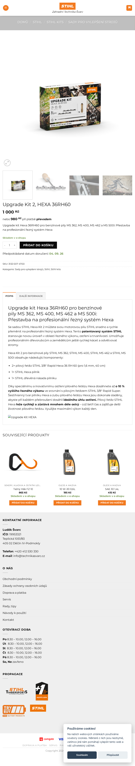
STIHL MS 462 (100, 353)
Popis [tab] (9, 296)
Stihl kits (55, 22)
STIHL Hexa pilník (27, 372)
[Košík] (129, 8)
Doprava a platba (14, 592)
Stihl (37, 22)
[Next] (125, 102)
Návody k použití (14, 613)
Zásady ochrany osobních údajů (25, 586)
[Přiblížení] (7, 162)
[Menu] (6, 8)
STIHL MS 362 (58, 353)
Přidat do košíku (38, 245)
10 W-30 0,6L (67, 489)
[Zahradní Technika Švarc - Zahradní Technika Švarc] (67, 6)
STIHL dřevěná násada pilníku (36, 378)
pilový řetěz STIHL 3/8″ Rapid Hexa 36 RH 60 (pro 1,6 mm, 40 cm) (60, 365)
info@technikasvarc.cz (29, 556)
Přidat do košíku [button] (23, 503)
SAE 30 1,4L (112, 489)
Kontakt (8, 619)
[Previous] (10, 102)
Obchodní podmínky (17, 579)
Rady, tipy (9, 606)
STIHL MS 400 (79, 353)
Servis (7, 599)
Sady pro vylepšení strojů (93, 22)
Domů (22, 22)
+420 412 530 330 (26, 551)
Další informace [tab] (31, 296)
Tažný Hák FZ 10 (23, 489)
